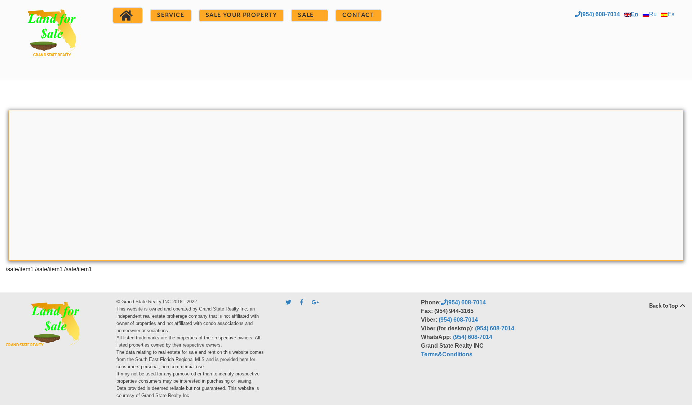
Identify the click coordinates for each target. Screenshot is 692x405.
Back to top (664, 305)
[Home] (128, 15)
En (634, 14)
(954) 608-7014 (600, 14)
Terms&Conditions (447, 354)
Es (670, 14)
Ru (653, 14)
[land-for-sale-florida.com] (52, 39)
